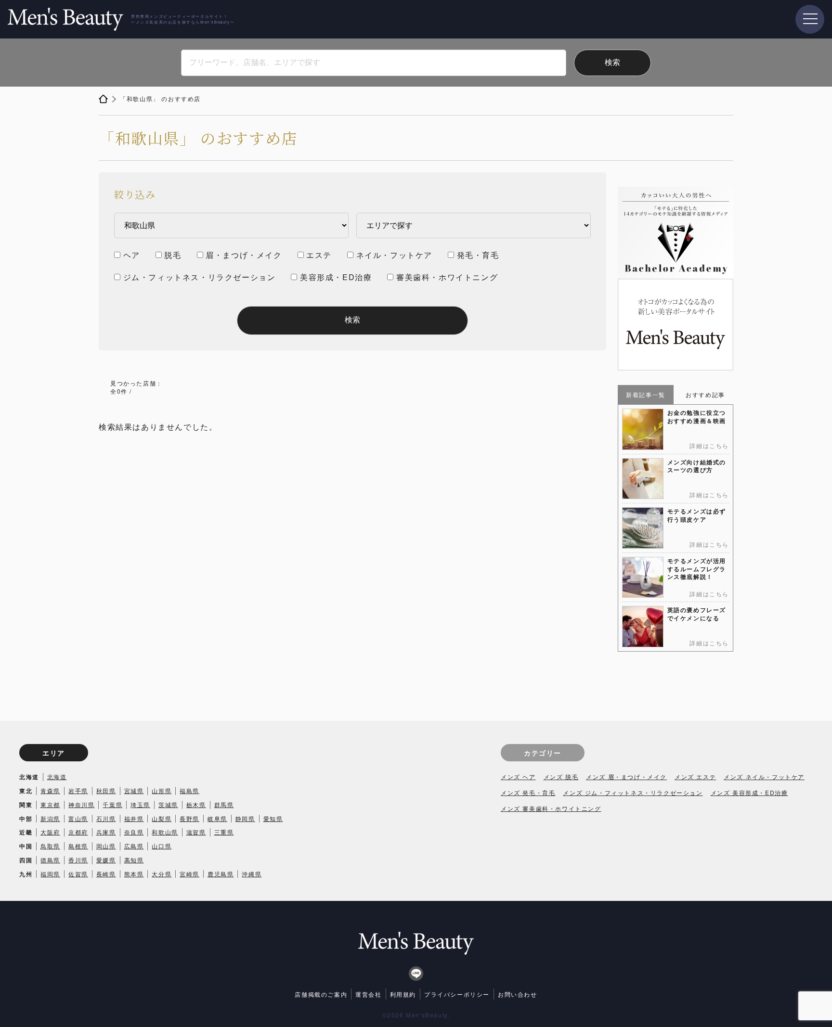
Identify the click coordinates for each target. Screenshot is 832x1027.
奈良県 (134, 832)
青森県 (50, 790)
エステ (319, 254)
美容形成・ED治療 (336, 276)
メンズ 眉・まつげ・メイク (626, 776)
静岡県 (245, 818)
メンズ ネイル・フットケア (764, 776)
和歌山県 (165, 832)
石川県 (106, 818)
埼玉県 (140, 804)
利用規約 (403, 994)
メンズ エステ (695, 776)
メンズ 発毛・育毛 (528, 792)
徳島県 (50, 860)
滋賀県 (196, 832)
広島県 (134, 846)
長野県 (189, 818)
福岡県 (50, 874)
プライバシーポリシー (457, 994)
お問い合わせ (517, 994)
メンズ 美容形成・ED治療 (749, 792)
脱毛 (172, 254)
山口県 (161, 846)
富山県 (78, 818)
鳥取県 (50, 846)
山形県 (161, 790)
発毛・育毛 (478, 254)
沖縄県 (251, 874)
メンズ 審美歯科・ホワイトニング (551, 808)
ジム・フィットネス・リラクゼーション (199, 276)
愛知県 (273, 818)
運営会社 (368, 994)
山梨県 (161, 818)
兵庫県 (106, 832)
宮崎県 (189, 874)
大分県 (161, 874)
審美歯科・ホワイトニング (447, 276)
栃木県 (196, 804)
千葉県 (112, 804)
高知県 (134, 860)
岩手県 (78, 790)
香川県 (78, 860)
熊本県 (134, 874)
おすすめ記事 (705, 394)
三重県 (224, 832)
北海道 (57, 776)
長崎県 (106, 874)
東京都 (50, 804)
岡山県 (106, 846)
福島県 (189, 790)
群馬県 (224, 804)
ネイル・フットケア (394, 254)
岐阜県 (217, 818)
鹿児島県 (221, 874)
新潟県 (50, 818)
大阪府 (50, 832)
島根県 (78, 846)
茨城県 (168, 804)
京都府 (78, 832)
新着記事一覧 (645, 394)
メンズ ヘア (518, 776)
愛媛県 (106, 860)
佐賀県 (78, 874)
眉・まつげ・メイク (244, 254)
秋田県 (106, 790)
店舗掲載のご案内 (321, 994)
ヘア (131, 254)
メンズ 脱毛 (561, 776)
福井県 (134, 818)
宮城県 (134, 790)
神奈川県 (81, 804)
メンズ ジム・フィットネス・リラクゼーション (632, 792)
